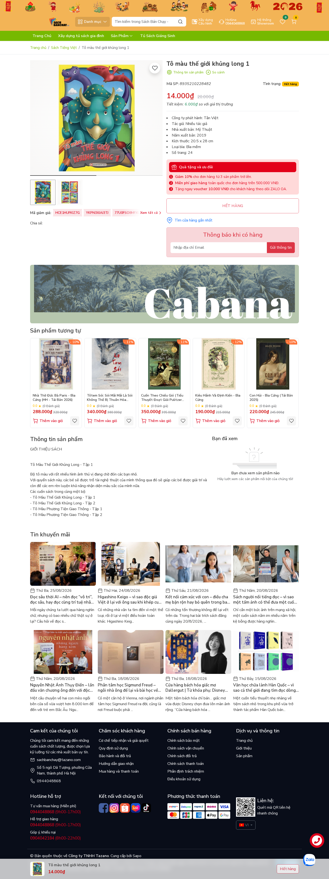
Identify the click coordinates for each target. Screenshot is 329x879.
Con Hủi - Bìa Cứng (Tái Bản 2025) (271, 397)
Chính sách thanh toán (185, 763)
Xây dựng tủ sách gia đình (81, 36)
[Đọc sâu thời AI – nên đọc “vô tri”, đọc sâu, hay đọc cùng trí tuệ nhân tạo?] (63, 564)
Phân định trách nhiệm (185, 771)
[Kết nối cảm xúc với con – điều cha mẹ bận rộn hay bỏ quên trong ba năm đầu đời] (198, 564)
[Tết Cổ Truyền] (164, 6)
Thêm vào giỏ (51, 420)
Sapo (136, 856)
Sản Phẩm (120, 36)
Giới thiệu (244, 748)
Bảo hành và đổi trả (115, 756)
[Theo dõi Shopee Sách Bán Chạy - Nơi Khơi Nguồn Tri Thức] (125, 808)
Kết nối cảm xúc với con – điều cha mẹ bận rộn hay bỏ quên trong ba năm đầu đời (196, 599)
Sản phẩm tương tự (55, 330)
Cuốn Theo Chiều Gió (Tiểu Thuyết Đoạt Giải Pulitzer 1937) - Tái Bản (162, 398)
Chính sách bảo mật (183, 740)
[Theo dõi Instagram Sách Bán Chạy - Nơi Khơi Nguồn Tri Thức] (114, 808)
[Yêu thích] (154, 68)
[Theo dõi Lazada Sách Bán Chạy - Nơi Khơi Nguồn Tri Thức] (135, 808)
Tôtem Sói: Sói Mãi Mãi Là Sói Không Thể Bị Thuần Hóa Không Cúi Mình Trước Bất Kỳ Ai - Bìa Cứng (109, 398)
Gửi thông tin (281, 247)
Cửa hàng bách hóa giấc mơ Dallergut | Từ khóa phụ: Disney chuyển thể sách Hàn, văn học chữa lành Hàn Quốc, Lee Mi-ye (197, 688)
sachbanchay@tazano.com (59, 759)
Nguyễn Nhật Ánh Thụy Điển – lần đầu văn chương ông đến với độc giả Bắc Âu (62, 688)
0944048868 (49, 781)
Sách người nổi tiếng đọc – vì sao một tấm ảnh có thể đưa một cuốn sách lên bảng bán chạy (264, 599)
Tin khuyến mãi (50, 534)
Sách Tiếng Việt (64, 47)
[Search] (180, 21)
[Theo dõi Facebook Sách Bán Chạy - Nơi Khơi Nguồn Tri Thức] (103, 808)
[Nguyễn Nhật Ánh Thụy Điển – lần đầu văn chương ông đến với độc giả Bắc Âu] (63, 652)
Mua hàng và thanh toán (119, 771)
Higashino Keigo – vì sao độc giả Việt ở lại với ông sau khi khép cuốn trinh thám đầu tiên (130, 599)
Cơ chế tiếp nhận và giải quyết (124, 740)
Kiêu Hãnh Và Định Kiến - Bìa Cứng (217, 397)
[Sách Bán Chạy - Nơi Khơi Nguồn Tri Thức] (51, 21)
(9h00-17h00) (55, 812)
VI (247, 825)
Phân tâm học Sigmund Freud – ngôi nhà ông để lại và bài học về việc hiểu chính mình (128, 688)
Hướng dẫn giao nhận (116, 763)
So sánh (218, 72)
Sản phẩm (244, 756)
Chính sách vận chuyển (185, 748)
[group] (96, 118)
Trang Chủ (42, 36)
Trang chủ (38, 47)
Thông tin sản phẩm (188, 72)
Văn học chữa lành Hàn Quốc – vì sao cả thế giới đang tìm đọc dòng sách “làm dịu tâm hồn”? (264, 688)
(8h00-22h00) (55, 838)
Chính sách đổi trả (182, 756)
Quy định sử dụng (113, 748)
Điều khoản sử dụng (183, 779)
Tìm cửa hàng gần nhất (193, 220)
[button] (155, 119)
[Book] (164, 293)
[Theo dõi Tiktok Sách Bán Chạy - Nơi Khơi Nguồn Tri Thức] (146, 808)
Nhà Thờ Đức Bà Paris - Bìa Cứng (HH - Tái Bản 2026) (54, 397)
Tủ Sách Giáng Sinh (157, 36)
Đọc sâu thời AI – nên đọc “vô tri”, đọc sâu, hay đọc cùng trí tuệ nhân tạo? (61, 599)
